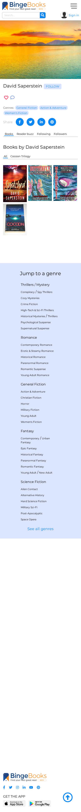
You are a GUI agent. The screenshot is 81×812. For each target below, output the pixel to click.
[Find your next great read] (24, 5)
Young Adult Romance (35, 375)
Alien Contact (29, 489)
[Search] (42, 15)
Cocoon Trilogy (20, 156)
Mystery (43, 285)
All (5, 156)
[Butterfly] (40, 183)
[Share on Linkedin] (41, 122)
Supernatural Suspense (35, 328)
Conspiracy (28, 292)
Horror (25, 403)
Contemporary (30, 438)
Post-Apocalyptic (32, 513)
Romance (29, 337)
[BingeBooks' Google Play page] (39, 803)
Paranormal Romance (34, 363)
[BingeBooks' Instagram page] (17, 787)
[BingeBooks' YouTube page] (31, 787)
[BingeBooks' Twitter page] (10, 787)
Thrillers (27, 285)
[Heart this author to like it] (6, 97)
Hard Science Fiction (34, 501)
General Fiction (33, 384)
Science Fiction (33, 482)
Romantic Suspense (33, 369)
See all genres (40, 529)
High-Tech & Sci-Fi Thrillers (37, 310)
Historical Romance (33, 356)
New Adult (45, 472)
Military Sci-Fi (29, 507)
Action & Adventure (33, 391)
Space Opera (28, 519)
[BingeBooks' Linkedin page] (24, 787)
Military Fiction (30, 409)
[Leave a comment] (12, 97)
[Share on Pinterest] (52, 122)
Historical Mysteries (33, 316)
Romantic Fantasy (32, 466)
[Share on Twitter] (30, 122)
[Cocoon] (15, 219)
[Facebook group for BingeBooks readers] (4, 787)
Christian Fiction (31, 397)
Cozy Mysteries (30, 298)
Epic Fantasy (29, 448)
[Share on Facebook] (20, 122)
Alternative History (32, 495)
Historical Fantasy (32, 454)
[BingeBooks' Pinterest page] (38, 787)
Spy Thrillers (44, 292)
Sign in (74, 15)
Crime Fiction (29, 304)
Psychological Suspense (36, 322)
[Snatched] (15, 183)
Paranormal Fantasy (33, 460)
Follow (52, 86)
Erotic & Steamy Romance (37, 350)
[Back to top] (68, 798)
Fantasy (27, 431)
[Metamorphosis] (65, 183)
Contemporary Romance (36, 344)
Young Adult (28, 415)
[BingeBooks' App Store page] (14, 803)
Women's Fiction (31, 421)
